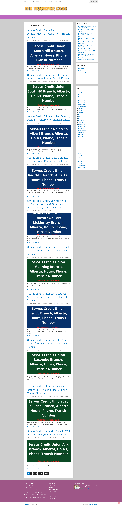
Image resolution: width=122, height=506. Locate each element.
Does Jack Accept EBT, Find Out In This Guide (36, 489)
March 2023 (81, 94)
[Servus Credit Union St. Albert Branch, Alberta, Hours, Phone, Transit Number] (49, 136)
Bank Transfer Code (93, 504)
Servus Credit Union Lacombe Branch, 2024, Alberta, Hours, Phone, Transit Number (48, 343)
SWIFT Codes (66, 17)
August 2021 (81, 132)
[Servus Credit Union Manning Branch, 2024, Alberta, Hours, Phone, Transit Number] (49, 270)
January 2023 (81, 98)
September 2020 (82, 153)
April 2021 (80, 140)
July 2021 (80, 134)
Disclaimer (43, 1)
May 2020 (80, 161)
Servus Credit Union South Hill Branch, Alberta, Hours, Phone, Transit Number (48, 34)
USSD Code (88, 17)
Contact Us (32, 1)
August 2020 (81, 155)
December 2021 (82, 124)
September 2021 (82, 130)
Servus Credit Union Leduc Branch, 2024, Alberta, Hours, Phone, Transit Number (47, 297)
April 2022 (80, 116)
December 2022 (82, 100)
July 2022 (80, 110)
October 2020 (81, 152)
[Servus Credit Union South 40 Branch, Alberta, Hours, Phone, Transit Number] (49, 95)
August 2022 (81, 108)
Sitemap (26, 1)
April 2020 (80, 163)
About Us (37, 1)
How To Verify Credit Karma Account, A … (88, 486)
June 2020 (80, 159)
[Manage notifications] (119, 503)
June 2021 (80, 136)
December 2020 (82, 148)
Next (45, 473)
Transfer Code (77, 17)
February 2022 (81, 120)
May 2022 (80, 114)
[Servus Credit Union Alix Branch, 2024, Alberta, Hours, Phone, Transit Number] (49, 451)
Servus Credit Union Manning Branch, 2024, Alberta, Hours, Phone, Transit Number (48, 250)
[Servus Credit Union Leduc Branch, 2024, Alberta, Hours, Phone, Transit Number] (49, 317)
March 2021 (81, 142)
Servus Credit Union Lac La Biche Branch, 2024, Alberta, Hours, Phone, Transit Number (47, 390)
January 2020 (81, 165)
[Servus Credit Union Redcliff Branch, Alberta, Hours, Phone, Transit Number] (49, 177)
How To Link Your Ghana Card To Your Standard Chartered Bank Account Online (87, 35)
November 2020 (82, 150)
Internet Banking (31, 17)
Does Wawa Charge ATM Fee (85, 48)
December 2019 (82, 167)
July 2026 (80, 91)
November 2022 (82, 102)
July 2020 (80, 157)
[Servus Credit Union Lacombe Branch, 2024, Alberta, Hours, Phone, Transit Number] (49, 363)
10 (41, 473)
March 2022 (81, 118)
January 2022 (81, 122)
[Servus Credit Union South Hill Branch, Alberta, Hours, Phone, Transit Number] (49, 53)
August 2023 (81, 92)
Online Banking (55, 17)
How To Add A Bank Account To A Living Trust (36, 497)
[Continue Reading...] (33, 70)
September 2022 (82, 106)
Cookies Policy (58, 1)
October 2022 (81, 104)
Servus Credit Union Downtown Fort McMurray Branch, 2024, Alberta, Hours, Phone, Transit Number (47, 204)
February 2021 (81, 144)
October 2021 (81, 128)
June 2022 (80, 112)
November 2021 (82, 126)
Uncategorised (81, 80)
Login (79, 70)
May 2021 (80, 138)
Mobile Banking (43, 17)
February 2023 (81, 96)
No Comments (65, 40)
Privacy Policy (50, 1)
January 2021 (81, 146)
